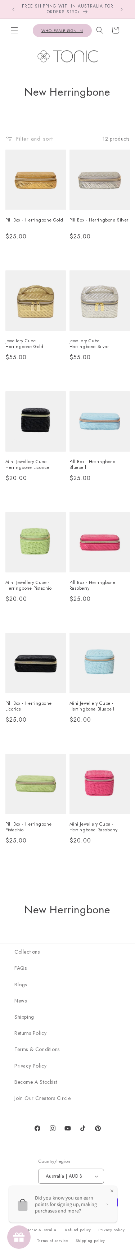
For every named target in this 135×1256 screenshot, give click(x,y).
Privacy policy (111, 1230)
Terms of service (52, 1240)
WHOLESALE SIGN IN (62, 30)
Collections (27, 951)
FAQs (20, 968)
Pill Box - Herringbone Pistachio (28, 827)
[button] (14, 30)
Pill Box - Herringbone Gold (34, 220)
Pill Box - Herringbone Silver (99, 220)
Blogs (20, 984)
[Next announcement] (122, 9)
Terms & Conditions (37, 1049)
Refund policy (78, 1230)
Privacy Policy (30, 1065)
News (20, 1000)
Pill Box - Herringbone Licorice (28, 706)
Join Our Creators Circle (42, 1098)
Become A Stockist (35, 1082)
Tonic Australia (42, 1229)
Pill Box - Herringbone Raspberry (92, 585)
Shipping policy (90, 1240)
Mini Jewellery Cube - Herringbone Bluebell (91, 706)
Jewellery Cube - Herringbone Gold (24, 344)
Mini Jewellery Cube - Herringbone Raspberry (93, 827)
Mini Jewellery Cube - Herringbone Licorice (27, 464)
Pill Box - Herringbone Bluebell (92, 464)
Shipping (24, 1016)
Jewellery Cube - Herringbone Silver (89, 344)
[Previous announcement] (13, 9)
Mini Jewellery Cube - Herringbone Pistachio (28, 585)
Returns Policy (30, 1033)
